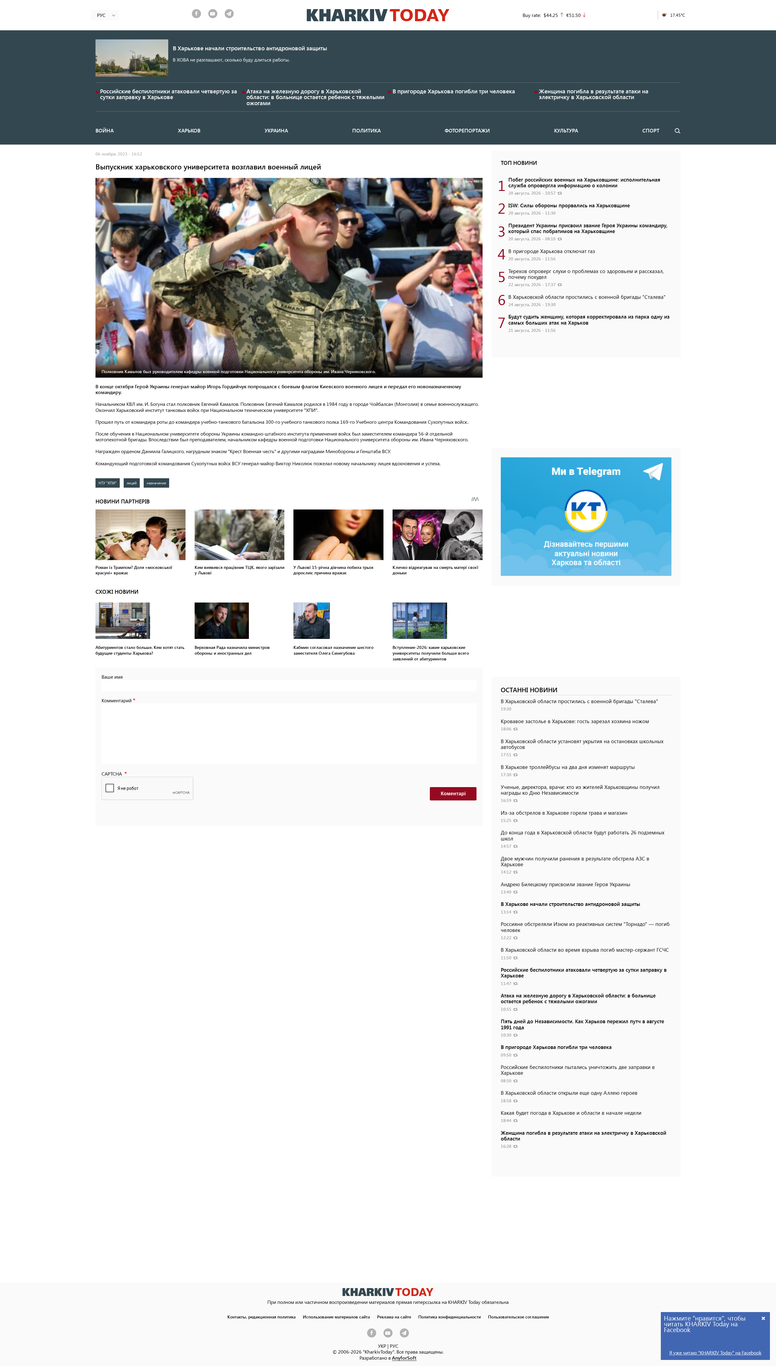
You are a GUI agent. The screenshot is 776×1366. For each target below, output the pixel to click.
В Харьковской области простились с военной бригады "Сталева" (587, 296)
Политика (366, 130)
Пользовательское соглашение (518, 1316)
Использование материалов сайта (336, 1316)
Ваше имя (112, 676)
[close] (763, 1318)
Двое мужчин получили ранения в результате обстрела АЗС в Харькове (575, 861)
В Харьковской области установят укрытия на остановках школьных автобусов (582, 744)
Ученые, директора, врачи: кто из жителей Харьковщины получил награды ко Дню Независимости (580, 789)
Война (104, 130)
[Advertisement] (586, 405)
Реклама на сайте (394, 1316)
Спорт (650, 130)
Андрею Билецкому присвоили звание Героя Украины (565, 884)
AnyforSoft (404, 1357)
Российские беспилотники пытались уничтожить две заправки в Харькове (578, 1070)
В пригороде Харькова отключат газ (551, 251)
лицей (132, 482)
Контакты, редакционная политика (261, 1316)
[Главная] (378, 15)
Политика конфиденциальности (449, 1316)
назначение (156, 482)
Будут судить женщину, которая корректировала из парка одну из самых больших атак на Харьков (589, 319)
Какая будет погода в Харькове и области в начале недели (571, 1112)
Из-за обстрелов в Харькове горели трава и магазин (564, 812)
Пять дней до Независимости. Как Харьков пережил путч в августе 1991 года (582, 1024)
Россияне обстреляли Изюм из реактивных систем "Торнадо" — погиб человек (585, 926)
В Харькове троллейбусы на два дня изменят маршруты (568, 766)
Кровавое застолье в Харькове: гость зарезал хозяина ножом (575, 721)
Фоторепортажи (467, 130)
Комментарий (117, 700)
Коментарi (453, 793)
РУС (394, 1346)
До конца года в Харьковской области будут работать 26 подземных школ (582, 835)
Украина (276, 130)
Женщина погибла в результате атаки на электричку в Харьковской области (593, 94)
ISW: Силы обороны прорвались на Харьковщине (569, 205)
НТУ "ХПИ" (108, 482)
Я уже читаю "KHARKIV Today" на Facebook (715, 1352)
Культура (566, 130)
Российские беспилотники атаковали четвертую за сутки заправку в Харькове (168, 94)
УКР (382, 1346)
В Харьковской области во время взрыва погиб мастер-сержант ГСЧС (585, 949)
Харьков (189, 130)
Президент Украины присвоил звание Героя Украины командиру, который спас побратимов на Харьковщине (587, 228)
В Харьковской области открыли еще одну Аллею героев (569, 1092)
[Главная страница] (388, 1292)
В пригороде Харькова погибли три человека (454, 91)
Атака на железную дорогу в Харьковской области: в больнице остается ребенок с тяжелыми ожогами (315, 96)
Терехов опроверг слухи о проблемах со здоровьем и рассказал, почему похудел (586, 274)
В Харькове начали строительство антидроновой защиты (250, 48)
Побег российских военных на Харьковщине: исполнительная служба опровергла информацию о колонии (584, 182)
